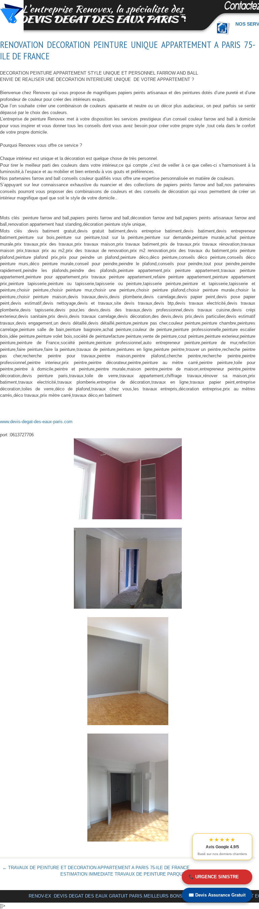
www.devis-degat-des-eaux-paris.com (36, 421)
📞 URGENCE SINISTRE (214, 876)
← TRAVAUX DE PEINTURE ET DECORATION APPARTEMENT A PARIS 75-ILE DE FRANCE (96, 867)
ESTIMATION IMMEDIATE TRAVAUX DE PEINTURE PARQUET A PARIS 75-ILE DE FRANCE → (156, 874)
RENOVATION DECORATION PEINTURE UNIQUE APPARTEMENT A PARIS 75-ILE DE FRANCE (127, 50)
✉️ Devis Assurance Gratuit (217, 895)
